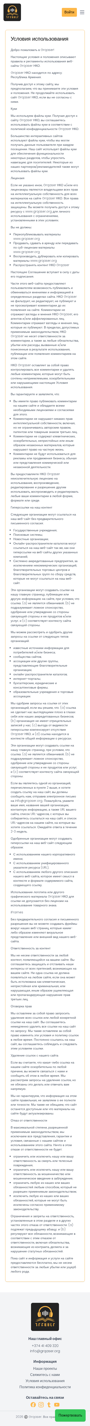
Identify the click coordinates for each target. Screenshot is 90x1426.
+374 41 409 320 (45, 1345)
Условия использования (45, 1380)
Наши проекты (45, 1368)
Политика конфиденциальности (45, 1387)
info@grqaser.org (45, 1351)
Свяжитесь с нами (45, 1374)
